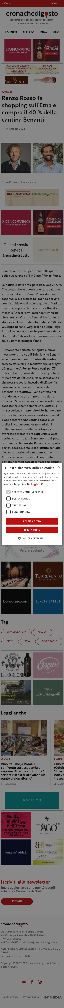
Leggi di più (37, 484)
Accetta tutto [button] (32, 521)
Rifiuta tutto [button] (31, 529)
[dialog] (32, 504)
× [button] (58, 467)
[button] (32, 538)
